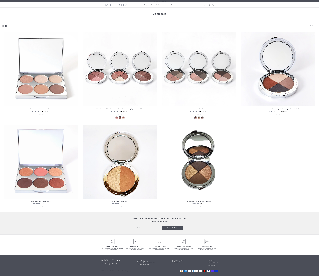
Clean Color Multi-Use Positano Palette (41, 109)
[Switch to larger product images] (3, 26)
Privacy (119, 270)
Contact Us (211, 265)
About (164, 5)
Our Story (211, 260)
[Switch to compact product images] (9, 26)
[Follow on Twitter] (105, 264)
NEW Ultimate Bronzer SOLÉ (120, 201)
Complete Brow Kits (199, 109)
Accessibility (125, 270)
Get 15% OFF (172, 227)
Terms (116, 270)
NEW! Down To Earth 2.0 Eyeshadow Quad (199, 201)
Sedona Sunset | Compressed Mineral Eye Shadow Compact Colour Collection (278, 109)
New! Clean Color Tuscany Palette (41, 201)
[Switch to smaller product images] (6, 26)
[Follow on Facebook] (102, 264)
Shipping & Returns (143, 264)
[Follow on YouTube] (113, 264)
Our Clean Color (213, 263)
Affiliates (172, 5)
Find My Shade (155, 5)
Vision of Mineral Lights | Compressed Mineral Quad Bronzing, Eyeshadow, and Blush (120, 109)
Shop (145, 5)
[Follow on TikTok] (116, 264)
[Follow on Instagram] (109, 264)
